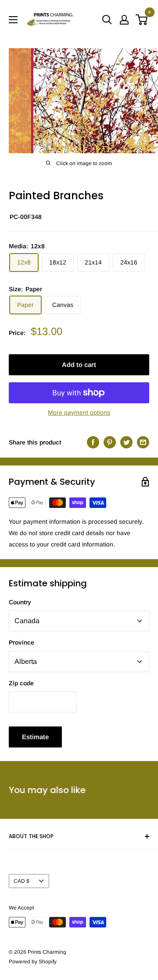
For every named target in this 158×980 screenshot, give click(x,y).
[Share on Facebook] (93, 442)
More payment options (79, 412)
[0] (141, 19)
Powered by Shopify (33, 962)
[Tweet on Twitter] (126, 442)
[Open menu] (13, 19)
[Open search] (107, 20)
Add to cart (79, 364)
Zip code (21, 683)
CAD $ (21, 881)
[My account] (124, 20)
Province (21, 642)
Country (20, 602)
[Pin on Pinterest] (110, 442)
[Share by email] (143, 442)
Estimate (35, 736)
